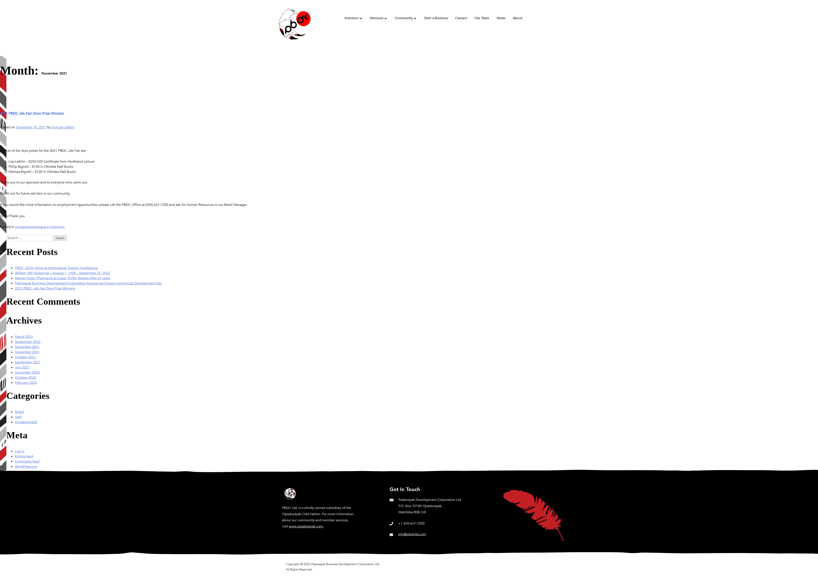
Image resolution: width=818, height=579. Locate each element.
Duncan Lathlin (63, 127)
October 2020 (25, 377)
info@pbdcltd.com (412, 534)
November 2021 (27, 352)
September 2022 (27, 342)
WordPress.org (26, 466)
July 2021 (22, 367)
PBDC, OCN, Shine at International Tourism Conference (56, 268)
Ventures (376, 18)
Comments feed (27, 461)
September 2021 (27, 362)
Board (19, 412)
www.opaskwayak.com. (306, 526)
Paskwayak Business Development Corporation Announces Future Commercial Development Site (88, 283)
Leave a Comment (51, 227)
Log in (19, 451)
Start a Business (436, 18)
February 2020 (26, 382)
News (501, 18)
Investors (352, 18)
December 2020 (27, 372)
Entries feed (24, 456)
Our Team (481, 18)
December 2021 (27, 347)
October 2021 (25, 357)
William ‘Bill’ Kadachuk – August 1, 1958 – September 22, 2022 (62, 273)
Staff (18, 417)
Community (404, 18)
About (518, 18)
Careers (461, 18)
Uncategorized (26, 227)
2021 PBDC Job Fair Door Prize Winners (32, 113)
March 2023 (24, 336)
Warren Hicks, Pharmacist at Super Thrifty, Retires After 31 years (62, 278)
